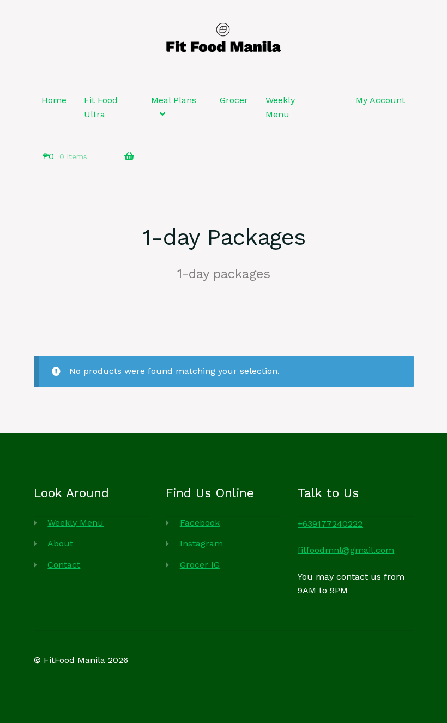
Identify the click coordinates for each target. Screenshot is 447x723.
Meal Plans (173, 100)
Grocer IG (200, 564)
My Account (380, 100)
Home (54, 100)
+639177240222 (330, 524)
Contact (63, 564)
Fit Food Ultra (101, 107)
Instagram (201, 543)
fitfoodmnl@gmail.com (346, 550)
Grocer (234, 100)
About (60, 543)
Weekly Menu (280, 107)
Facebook (200, 522)
